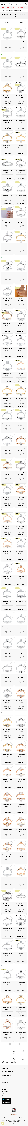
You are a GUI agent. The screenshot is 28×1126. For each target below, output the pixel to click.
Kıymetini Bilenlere (5, 7)
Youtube (5, 1095)
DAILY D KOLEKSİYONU (18, 7)
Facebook (5, 1089)
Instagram (5, 1091)
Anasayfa (3, 10)
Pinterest (5, 1097)
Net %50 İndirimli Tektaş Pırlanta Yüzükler (13, 10)
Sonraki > (17, 1044)
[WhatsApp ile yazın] (2, 1123)
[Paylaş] (11, 32)
